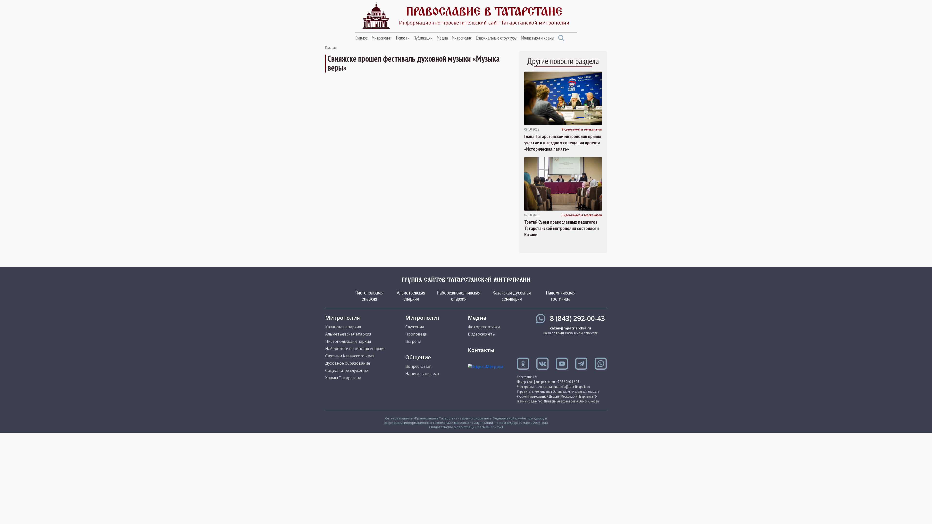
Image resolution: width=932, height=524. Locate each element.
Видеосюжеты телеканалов (582, 129)
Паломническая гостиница (560, 295)
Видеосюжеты (481, 334)
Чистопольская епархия (369, 295)
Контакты (481, 349)
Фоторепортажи (484, 326)
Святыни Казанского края (349, 355)
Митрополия (462, 38)
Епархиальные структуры (496, 38)
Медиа (442, 38)
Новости (402, 38)
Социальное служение (346, 370)
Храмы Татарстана (343, 377)
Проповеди (416, 334)
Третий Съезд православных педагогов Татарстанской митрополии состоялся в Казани (561, 228)
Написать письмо (422, 373)
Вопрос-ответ (418, 366)
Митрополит (382, 38)
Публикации (423, 38)
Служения (414, 326)
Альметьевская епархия (411, 295)
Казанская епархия (343, 326)
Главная (331, 48)
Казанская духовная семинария (512, 295)
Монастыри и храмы (537, 38)
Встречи (413, 341)
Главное (361, 38)
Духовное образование (347, 363)
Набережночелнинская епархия (458, 295)
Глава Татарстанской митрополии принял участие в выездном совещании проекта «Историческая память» (562, 142)
